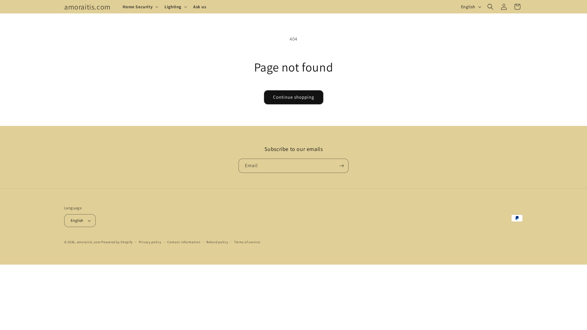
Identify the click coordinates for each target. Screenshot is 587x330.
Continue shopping (293, 97)
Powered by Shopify (117, 242)
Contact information (183, 242)
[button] (140, 6)
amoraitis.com (89, 242)
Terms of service (247, 242)
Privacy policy (150, 242)
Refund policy (217, 242)
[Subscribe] (341, 166)
